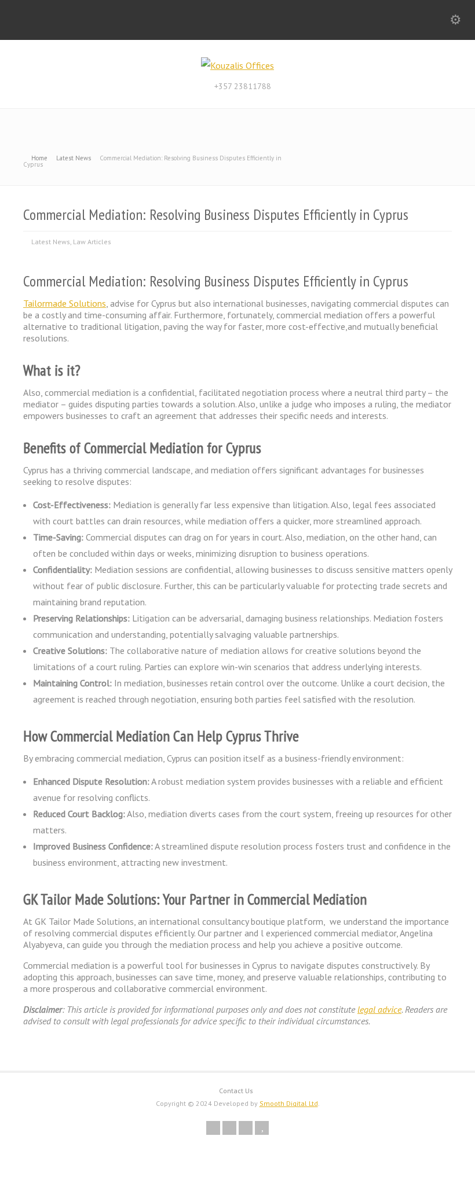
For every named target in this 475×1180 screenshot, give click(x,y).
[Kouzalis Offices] (237, 65)
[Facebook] (229, 1128)
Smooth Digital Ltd (289, 1103)
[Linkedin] (246, 1128)
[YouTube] (262, 1128)
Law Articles (92, 241)
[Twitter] (213, 1128)
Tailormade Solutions (64, 303)
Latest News (50, 241)
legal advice (379, 1009)
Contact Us (236, 1090)
